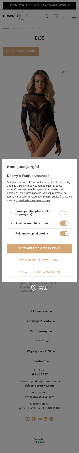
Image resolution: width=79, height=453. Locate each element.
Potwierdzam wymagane (39, 272)
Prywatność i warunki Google (33, 200)
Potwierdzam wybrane (39, 260)
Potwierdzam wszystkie (39, 248)
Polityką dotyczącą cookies (35, 185)
